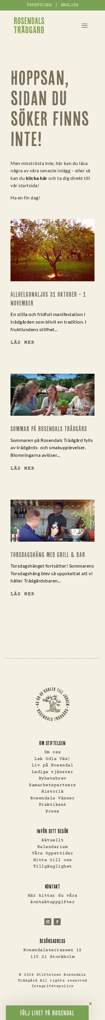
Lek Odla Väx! (52, 758)
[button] (47, 1012)
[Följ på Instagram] (47, 921)
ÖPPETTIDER (39, 5)
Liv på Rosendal (53, 765)
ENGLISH (69, 5)
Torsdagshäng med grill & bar (47, 555)
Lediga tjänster (53, 772)
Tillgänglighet (52, 866)
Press (53, 811)
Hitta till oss (52, 860)
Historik (52, 791)
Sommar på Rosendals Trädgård (48, 429)
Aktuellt (52, 840)
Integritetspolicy (53, 986)
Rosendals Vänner (52, 798)
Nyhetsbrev (52, 778)
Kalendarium (52, 847)
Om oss (52, 752)
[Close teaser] (90, 1004)
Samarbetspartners (52, 785)
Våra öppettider (53, 853)
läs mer (22, 342)
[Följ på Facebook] (57, 921)
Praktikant (52, 804)
